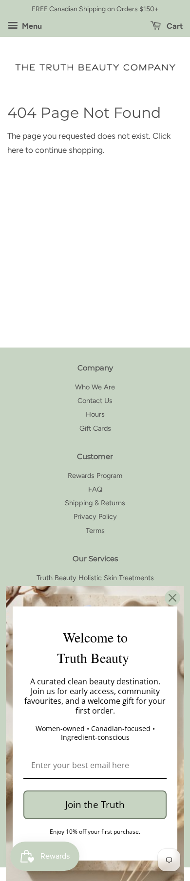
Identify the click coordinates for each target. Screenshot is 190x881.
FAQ (95, 489)
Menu (31, 26)
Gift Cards (95, 428)
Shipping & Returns (95, 502)
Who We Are (95, 387)
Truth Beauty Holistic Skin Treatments (95, 577)
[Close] (172, 597)
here (15, 150)
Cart (174, 26)
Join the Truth (95, 804)
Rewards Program (95, 475)
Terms (95, 530)
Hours (95, 414)
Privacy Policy (95, 516)
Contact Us (95, 400)
